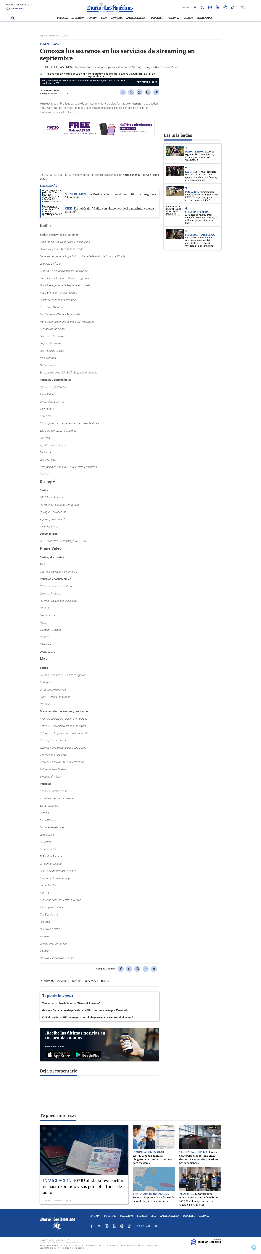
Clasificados (205, 18)
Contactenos (143, 1226)
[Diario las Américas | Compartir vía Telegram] (156, 92)
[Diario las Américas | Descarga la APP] (59, 1055)
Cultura (173, 18)
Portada (62, 18)
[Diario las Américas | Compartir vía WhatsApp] (140, 92)
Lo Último (77, 18)
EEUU (104, 18)
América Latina (136, 18)
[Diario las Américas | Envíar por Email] (148, 92)
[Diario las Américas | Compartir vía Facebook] (123, 92)
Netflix (76, 981)
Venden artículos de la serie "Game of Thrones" (71, 1003)
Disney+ (106, 981)
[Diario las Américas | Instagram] (210, 7)
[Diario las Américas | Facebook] (195, 7)
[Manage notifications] (253, 1247)
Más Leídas (126, 1216)
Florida (92, 18)
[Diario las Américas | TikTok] (233, 7)
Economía (116, 18)
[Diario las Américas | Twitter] (202, 7)
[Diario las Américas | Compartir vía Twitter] (131, 92)
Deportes (157, 18)
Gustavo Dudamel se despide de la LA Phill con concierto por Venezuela (85, 1010)
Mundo (188, 18)
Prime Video (91, 981)
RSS (155, 1226)
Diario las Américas (49, 35)
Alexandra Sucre (52, 90)
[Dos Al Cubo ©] (206, 1244)
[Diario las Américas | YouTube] (217, 7)
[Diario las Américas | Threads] (225, 7)
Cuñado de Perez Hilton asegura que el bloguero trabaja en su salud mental (87, 1017)
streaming (63, 981)
